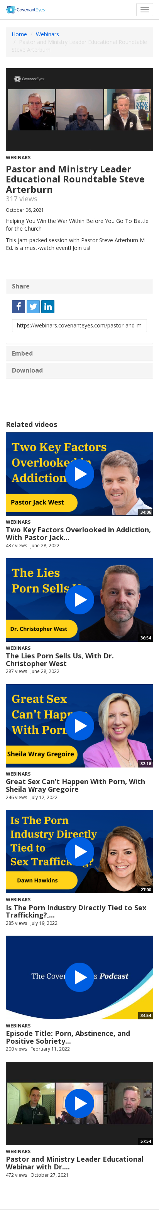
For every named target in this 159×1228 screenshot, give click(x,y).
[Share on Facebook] (18, 306)
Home (19, 34)
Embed (22, 353)
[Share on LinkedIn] (47, 306)
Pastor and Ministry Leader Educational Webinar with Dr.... (75, 1162)
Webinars (47, 34)
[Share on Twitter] (33, 306)
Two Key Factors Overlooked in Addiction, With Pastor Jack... (78, 533)
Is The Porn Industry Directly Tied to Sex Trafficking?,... (76, 911)
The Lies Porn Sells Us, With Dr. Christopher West (60, 659)
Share (21, 286)
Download (27, 370)
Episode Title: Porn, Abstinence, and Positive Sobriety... (68, 1037)
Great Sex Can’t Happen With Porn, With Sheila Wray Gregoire (75, 785)
